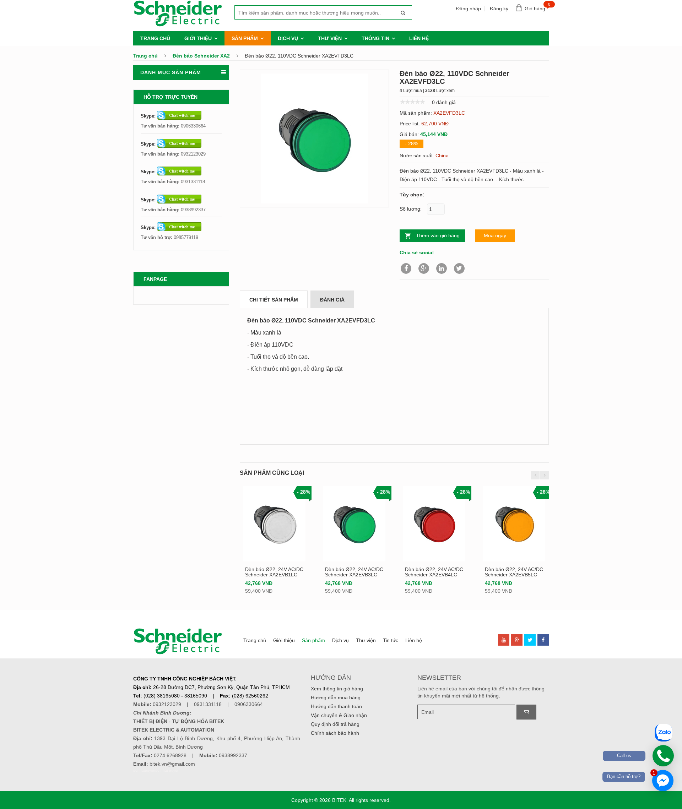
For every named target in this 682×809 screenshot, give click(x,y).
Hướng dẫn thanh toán (336, 706)
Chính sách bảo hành (335, 733)
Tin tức (390, 640)
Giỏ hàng (537, 6)
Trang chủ (155, 38)
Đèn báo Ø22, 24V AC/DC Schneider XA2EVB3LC (354, 571)
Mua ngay (495, 235)
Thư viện (330, 38)
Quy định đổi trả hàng (335, 724)
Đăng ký (499, 8)
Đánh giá (332, 300)
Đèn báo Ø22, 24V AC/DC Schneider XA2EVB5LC (514, 571)
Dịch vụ (288, 38)
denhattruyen (144, 770)
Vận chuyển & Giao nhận (339, 715)
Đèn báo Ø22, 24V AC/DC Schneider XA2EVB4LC (434, 571)
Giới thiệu (198, 38)
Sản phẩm (245, 38)
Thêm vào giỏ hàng (438, 235)
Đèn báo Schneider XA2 (201, 56)
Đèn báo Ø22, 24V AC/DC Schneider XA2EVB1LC (274, 571)
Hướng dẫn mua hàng (336, 697)
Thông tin (375, 38)
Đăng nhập (468, 8)
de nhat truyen (167, 770)
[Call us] (663, 755)
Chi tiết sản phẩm (273, 300)
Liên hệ (419, 38)
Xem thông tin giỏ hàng (337, 688)
